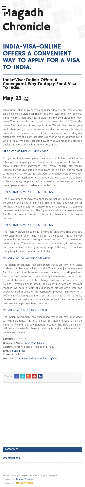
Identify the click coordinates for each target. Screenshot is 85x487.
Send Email (19, 350)
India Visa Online (35, 343)
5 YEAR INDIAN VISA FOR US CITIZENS (28, 225)
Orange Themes (24, 479)
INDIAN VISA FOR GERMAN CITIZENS (26, 257)
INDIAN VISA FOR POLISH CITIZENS (26, 310)
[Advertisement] (32, 416)
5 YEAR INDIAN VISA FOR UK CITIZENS (28, 192)
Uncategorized (11, 457)
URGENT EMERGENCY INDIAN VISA (25, 151)
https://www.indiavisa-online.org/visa (36, 358)
